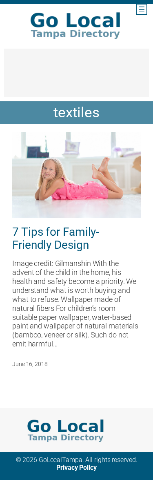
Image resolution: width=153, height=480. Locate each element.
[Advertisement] (76, 76)
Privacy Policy (76, 467)
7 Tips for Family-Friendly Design (55, 238)
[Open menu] (141, 9)
